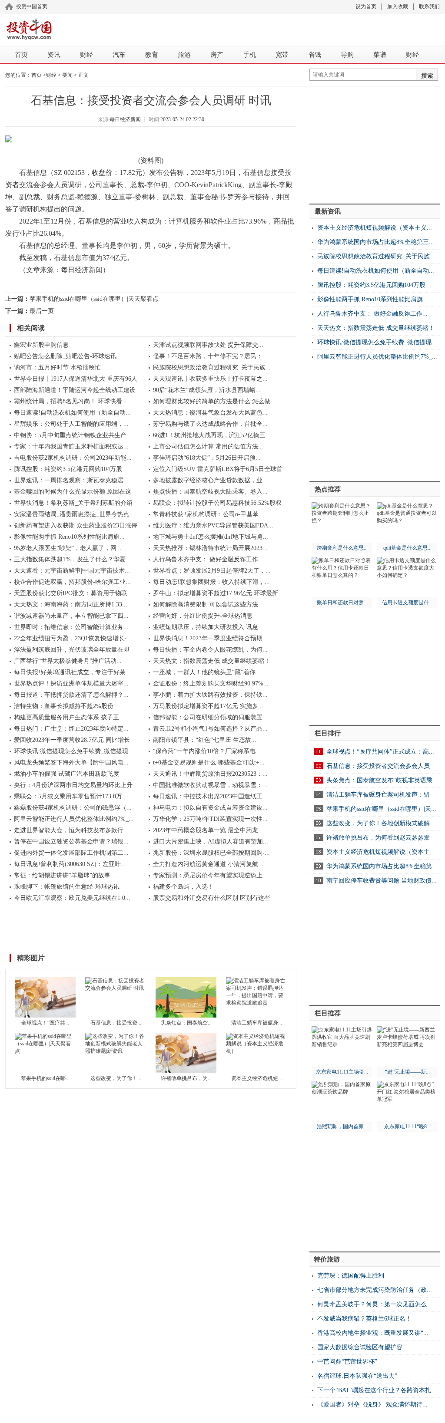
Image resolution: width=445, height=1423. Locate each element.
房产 (216, 54)
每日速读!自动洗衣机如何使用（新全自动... (72, 412)
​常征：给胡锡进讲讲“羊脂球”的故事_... (66, 875)
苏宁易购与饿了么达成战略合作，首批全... (210, 424)
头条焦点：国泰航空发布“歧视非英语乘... (382, 780)
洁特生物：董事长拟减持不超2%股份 (63, 706)
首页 (21, 54)
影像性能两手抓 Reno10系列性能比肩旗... (69, 537)
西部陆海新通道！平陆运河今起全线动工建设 (75, 390)
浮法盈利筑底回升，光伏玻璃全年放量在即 (72, 649)
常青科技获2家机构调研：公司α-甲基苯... (208, 514)
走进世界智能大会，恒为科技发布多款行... (71, 830)
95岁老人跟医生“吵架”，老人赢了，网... (68, 548)
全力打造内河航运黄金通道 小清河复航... (208, 864)
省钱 (314, 54)
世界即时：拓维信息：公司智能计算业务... (71, 627)
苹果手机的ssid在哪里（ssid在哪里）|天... (381, 809)
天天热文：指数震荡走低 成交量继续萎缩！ (211, 661)
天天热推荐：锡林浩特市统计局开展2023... (210, 548)
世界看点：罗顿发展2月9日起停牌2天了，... (212, 570)
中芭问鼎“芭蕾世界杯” (347, 1361)
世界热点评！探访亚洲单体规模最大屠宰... (71, 683)
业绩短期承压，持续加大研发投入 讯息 (205, 627)
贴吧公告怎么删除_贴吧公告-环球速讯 (65, 356)
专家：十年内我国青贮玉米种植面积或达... (71, 446)
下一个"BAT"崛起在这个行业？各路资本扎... (376, 1390)
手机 (249, 54)
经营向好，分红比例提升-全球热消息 (202, 616)
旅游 (184, 54)
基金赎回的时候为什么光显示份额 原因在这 (72, 491)
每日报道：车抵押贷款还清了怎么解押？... (71, 695)
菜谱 (379, 54)
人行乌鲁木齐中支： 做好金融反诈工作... (208, 559)
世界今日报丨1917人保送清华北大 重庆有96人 (75, 379)
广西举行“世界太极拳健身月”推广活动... (68, 661)
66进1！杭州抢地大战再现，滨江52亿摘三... (212, 435)
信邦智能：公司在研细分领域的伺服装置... (210, 717)
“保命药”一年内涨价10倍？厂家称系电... (207, 751)
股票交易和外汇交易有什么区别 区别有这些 (211, 898)
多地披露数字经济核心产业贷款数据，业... (210, 480)
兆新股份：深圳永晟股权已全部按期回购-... (211, 853)
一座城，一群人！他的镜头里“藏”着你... (207, 672)
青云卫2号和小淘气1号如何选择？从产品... (210, 728)
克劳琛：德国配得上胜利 (350, 1275)
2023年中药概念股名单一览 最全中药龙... (208, 830)
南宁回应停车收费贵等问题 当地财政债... (381, 880)
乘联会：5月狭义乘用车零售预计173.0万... (70, 796)
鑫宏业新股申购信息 (41, 345)
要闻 (67, 75)
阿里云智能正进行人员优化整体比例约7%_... (74, 819)
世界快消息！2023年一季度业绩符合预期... (210, 638)
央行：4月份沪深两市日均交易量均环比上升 (73, 785)
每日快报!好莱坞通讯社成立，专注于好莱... (72, 672)
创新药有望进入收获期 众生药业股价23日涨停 (75, 525)
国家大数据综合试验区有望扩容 (359, 1347)
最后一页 (42, 311)
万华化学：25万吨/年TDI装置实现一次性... (210, 819)
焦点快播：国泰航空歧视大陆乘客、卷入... (210, 491)
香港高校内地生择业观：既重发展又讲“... (372, 1333)
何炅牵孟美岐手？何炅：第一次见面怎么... (374, 1304)
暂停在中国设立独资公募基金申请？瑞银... (71, 841)
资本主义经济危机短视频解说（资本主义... (374, 227)
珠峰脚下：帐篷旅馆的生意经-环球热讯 (67, 886)
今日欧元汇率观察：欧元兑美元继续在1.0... (72, 898)
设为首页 (365, 6)
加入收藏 (397, 6)
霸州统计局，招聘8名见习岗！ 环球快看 (68, 401)
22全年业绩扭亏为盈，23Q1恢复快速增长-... (73, 638)
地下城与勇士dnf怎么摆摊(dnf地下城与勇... (210, 537)
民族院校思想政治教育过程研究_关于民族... (212, 367)
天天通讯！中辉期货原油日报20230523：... (210, 774)
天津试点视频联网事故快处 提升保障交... (208, 345)
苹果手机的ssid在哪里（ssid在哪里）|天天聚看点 (94, 299)
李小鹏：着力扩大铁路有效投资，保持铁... (210, 695)
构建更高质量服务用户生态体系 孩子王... (69, 717)
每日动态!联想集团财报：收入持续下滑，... (211, 582)
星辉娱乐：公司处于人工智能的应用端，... (71, 424)
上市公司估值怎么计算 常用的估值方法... (208, 446)
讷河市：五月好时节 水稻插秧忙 (57, 367)
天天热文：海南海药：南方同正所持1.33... (70, 604)
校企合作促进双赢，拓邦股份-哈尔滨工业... (72, 582)
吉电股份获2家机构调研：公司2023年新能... (73, 458)
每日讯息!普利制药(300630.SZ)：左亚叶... (70, 864)
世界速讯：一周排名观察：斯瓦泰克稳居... (71, 480)
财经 (86, 54)
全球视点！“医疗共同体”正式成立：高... (380, 751)
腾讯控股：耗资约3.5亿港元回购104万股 (68, 469)
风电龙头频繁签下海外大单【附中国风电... (71, 762)
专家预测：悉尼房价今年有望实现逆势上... (210, 875)
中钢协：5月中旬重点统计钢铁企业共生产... (73, 435)
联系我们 (429, 6)
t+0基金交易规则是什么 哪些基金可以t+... (209, 762)
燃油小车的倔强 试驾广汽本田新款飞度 (66, 774)
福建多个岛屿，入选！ (183, 886)
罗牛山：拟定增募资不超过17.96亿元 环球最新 (215, 593)
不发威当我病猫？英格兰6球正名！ (364, 1318)
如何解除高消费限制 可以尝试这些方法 (205, 604)
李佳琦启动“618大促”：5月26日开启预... (207, 458)
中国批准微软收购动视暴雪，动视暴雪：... (210, 785)
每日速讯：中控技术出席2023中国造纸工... (210, 796)
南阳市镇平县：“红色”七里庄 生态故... (204, 740)
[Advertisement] (248, 28)
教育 (151, 54)
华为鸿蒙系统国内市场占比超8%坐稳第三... (375, 242)
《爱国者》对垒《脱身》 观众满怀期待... (372, 1404)
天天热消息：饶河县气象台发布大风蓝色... (210, 412)
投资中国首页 (31, 6)
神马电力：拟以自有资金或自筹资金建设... (210, 807)
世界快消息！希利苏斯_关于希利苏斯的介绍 (73, 503)
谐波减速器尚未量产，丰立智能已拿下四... (71, 616)
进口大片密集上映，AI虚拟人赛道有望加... (210, 841)
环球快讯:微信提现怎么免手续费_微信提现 (71, 751)
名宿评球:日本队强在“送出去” (357, 1376)
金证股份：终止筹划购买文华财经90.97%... (211, 683)
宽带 (282, 54)
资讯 (53, 54)
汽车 (119, 54)
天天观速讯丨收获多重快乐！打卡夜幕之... (210, 379)
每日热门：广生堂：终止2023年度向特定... (71, 728)
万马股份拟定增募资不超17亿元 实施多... (208, 706)
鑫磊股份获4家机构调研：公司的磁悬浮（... (73, 807)
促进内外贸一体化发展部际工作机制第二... (71, 853)
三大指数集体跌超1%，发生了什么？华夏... (72, 559)
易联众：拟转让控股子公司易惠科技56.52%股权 (217, 503)
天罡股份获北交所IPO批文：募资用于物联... (73, 593)
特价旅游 (327, 1259)
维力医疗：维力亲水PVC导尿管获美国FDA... (213, 525)
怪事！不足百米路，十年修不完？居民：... (210, 356)
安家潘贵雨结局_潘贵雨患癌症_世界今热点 (72, 514)
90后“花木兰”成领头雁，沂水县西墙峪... (207, 390)
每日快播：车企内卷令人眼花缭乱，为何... (210, 649)
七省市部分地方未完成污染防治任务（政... (374, 1290)
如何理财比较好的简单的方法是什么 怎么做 (211, 401)
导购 (347, 54)
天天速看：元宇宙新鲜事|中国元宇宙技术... (72, 570)
